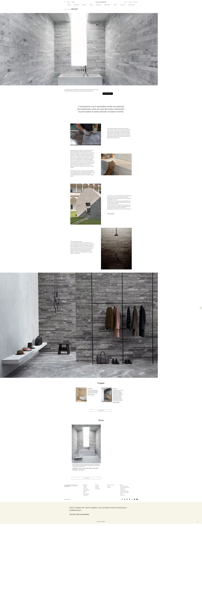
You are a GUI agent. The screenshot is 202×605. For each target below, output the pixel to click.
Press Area (109, 487)
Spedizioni (84, 491)
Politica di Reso (122, 488)
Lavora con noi (97, 486)
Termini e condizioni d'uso (124, 486)
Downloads (96, 487)
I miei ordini (85, 487)
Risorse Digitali (97, 488)
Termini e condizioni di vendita (124, 487)
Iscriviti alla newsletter (79, 514)
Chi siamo (68, 9)
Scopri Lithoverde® (107, 93)
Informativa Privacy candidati (124, 491)
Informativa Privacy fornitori (124, 492)
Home (65, 9)
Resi (84, 492)
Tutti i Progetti (101, 410)
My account (85, 486)
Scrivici (108, 486)
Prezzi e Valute (85, 488)
